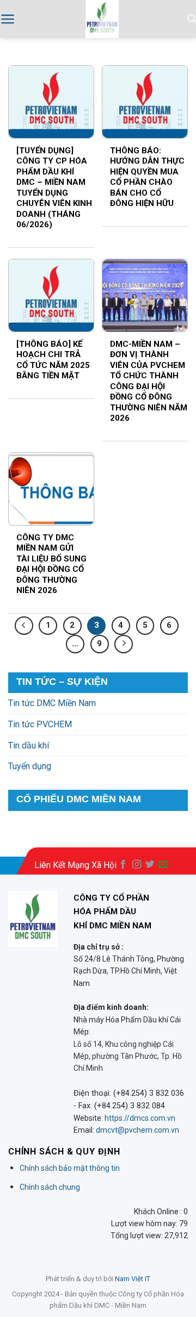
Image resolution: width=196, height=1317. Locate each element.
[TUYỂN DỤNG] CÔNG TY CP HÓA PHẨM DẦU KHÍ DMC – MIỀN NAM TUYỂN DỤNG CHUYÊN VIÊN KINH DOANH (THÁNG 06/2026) (54, 188)
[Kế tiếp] (123, 644)
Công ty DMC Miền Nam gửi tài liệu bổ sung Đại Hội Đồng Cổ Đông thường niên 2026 (51, 564)
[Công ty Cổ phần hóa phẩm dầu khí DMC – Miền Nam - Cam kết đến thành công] (102, 19)
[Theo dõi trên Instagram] (136, 865)
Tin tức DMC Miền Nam (52, 703)
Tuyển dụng (29, 766)
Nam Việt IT (132, 1279)
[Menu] (8, 19)
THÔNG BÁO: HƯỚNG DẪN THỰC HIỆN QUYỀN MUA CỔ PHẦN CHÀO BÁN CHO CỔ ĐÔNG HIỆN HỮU (147, 177)
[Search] (191, 18)
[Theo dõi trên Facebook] (123, 865)
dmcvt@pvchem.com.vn (137, 1130)
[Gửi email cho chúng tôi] (162, 865)
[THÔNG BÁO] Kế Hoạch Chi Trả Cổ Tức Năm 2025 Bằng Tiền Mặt (53, 360)
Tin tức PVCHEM (40, 724)
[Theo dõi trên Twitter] (149, 865)
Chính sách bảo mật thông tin (70, 1168)
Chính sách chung (50, 1187)
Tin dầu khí (28, 745)
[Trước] (24, 625)
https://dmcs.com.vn (140, 1118)
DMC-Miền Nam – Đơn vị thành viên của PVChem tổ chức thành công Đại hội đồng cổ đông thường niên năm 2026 (148, 381)
